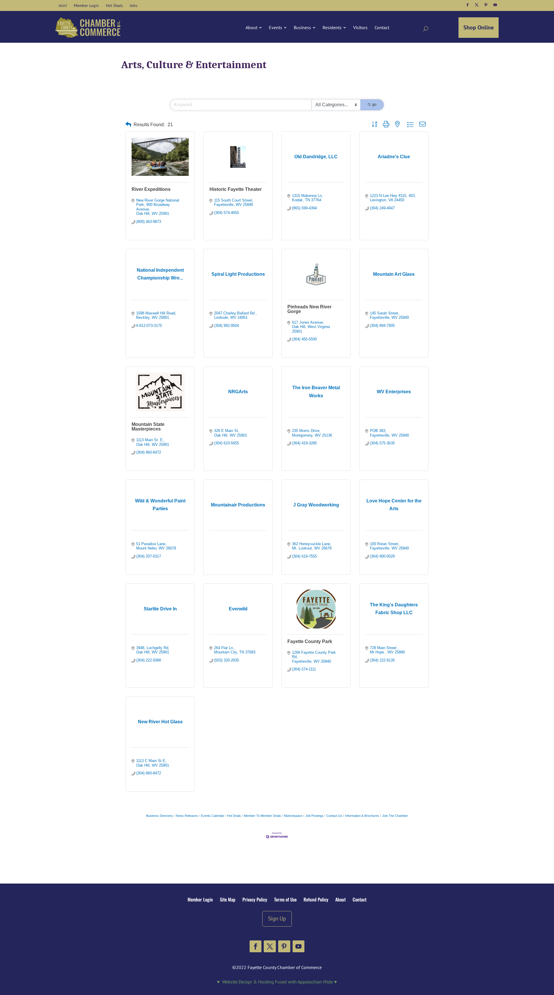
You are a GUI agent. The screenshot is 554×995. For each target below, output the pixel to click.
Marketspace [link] (293, 815)
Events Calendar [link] (212, 815)
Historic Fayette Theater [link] (235, 189)
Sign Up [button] (277, 918)
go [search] (374, 104)
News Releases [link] (187, 815)
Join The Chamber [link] (395, 815)
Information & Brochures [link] (362, 815)
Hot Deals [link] (234, 815)
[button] (467, 4)
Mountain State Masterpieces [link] (148, 426)
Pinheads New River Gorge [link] (309, 309)
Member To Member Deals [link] (262, 815)
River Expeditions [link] (151, 189)
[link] (62, 5)
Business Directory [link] (159, 815)
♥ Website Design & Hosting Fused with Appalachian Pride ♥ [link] (277, 982)
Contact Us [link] (334, 815)
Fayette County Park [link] (309, 641)
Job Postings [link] (314, 815)
